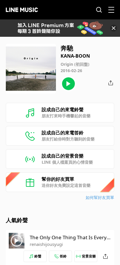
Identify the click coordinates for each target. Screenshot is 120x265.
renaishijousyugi (46, 244)
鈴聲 (37, 256)
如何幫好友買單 (100, 197)
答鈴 (63, 256)
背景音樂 (89, 256)
